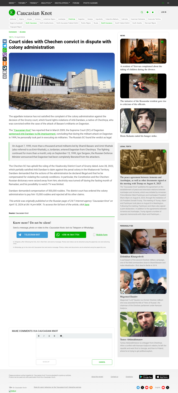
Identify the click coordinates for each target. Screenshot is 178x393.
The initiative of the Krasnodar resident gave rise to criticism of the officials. (143, 102)
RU (163, 3)
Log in (163, 12)
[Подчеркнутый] (49, 336)
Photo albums (90, 3)
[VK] (4, 41)
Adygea (29, 19)
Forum (76, 3)
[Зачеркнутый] (54, 336)
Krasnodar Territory (154, 19)
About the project (97, 377)
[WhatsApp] (4, 50)
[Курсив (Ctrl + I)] (44, 336)
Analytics (46, 3)
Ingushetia (99, 19)
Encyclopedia (61, 3)
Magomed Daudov (129, 296)
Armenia (38, 19)
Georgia (90, 19)
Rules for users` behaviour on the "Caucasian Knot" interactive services (57, 387)
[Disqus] (62, 292)
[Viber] (4, 54)
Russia (96, 23)
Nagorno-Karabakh (16, 23)
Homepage (13, 32)
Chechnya (71, 19)
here (86, 204)
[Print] (4, 77)
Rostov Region (86, 23)
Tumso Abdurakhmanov (131, 339)
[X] (4, 59)
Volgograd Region (16, 27)
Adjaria (21, 19)
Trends (33, 3)
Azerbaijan (62, 19)
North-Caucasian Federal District (67, 23)
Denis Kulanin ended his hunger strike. (138, 135)
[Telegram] (4, 46)
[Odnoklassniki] (4, 63)
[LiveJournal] (4, 68)
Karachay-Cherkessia (138, 19)
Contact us (114, 377)
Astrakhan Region (49, 19)
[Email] (4, 72)
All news (23, 32)
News (11, 3)
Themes (21, 3)
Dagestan (81, 19)
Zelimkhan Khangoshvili (132, 256)
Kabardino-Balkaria (112, 19)
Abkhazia (13, 19)
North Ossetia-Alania (47, 23)
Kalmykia (124, 19)
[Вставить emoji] (61, 336)
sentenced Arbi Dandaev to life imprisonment (32, 133)
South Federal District (122, 23)
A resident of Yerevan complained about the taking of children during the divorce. (141, 68)
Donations (129, 377)
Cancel (102, 362)
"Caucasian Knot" (22, 130)
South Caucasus (106, 23)
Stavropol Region (150, 23)
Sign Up (46, 362)
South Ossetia (137, 23)
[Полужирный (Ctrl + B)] (38, 336)
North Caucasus (31, 23)
